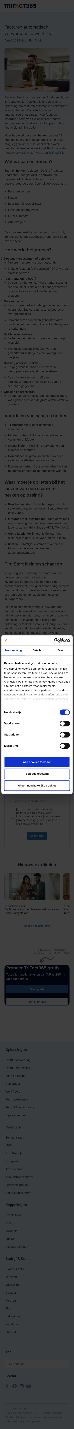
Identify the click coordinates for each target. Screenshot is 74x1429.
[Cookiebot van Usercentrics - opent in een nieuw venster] (54, 640)
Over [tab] (61, 650)
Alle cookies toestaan (37, 762)
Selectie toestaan (37, 773)
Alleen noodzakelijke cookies (37, 785)
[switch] (65, 723)
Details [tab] (37, 650)
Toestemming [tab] (13, 650)
